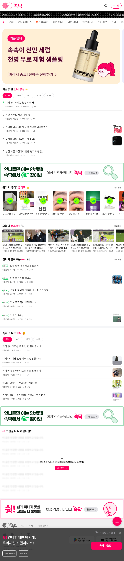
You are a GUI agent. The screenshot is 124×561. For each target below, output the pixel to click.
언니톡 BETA (24, 22)
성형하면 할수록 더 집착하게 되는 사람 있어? (75, 14)
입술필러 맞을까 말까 (38, 14)
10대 (28, 95)
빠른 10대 (58, 22)
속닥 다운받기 (106, 545)
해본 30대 (87, 22)
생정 (7, 339)
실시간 (7, 95)
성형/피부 (102, 22)
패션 (28, 339)
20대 (39, 95)
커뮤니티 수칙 (27, 526)
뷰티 (113, 22)
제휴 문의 (42, 526)
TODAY (18, 95)
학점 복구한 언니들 (111, 14)
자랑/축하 (43, 22)
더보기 (116, 187)
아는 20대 (73, 22)
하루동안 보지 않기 (106, 532)
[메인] (12, 6)
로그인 (116, 5)
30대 (49, 95)
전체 (11, 22)
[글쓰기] (117, 521)
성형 (38, 339)
